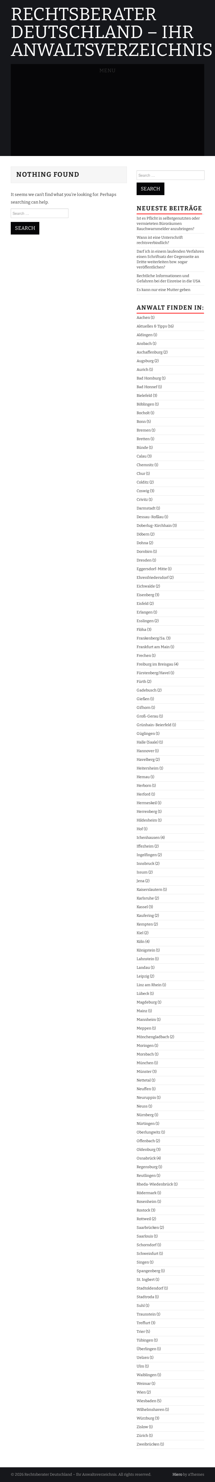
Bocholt (143, 413)
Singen (143, 1262)
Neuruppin (146, 1097)
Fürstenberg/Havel (153, 673)
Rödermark (147, 1193)
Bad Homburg (149, 378)
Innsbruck (145, 863)
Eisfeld (143, 603)
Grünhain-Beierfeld (154, 725)
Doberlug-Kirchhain (154, 525)
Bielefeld (144, 395)
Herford (143, 794)
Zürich (142, 1435)
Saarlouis (145, 1236)
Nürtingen (146, 1123)
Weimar (144, 1383)
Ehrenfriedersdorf (153, 577)
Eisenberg (145, 595)
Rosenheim (147, 1201)
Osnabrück (146, 1158)
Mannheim (146, 1019)
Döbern (143, 534)
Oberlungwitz (148, 1132)
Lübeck (143, 993)
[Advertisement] (107, 116)
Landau (143, 967)
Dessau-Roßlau (150, 517)
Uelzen (143, 1357)
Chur (141, 473)
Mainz (142, 1011)
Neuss (142, 1106)
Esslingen (145, 621)
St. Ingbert (146, 1279)
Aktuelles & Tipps (152, 326)
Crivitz (142, 499)
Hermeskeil (147, 803)
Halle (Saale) (147, 742)
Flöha (141, 629)
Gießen (143, 699)
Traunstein (146, 1314)
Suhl (141, 1305)
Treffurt (143, 1323)
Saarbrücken (148, 1227)
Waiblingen (147, 1375)
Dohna (142, 543)
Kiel (140, 933)
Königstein (146, 950)
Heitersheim (148, 768)
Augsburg (145, 361)
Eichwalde (146, 586)
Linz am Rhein (149, 985)
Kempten (145, 924)
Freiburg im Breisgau (155, 664)
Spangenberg (148, 1271)
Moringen (145, 1045)
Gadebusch (147, 690)
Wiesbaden (146, 1401)
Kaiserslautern (149, 889)
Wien (141, 1392)
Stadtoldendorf (150, 1288)
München (145, 1063)
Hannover (145, 751)
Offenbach (146, 1141)
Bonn (141, 421)
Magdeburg (147, 1002)
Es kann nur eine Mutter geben (163, 290)
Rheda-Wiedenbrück (155, 1184)
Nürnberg (145, 1115)
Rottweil (144, 1219)
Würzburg (145, 1418)
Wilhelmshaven (150, 1409)
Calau (142, 456)
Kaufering (145, 915)
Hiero (177, 1474)
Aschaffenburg (150, 352)
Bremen (144, 430)
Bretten (143, 439)
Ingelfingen (147, 855)
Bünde (142, 447)
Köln (140, 941)
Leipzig (143, 976)
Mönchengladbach (153, 1037)
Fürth (141, 681)
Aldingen (145, 335)
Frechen (144, 655)
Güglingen (146, 733)
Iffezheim (145, 846)
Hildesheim (147, 820)
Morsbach (145, 1054)
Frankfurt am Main (153, 647)
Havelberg (146, 759)
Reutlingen (146, 1175)
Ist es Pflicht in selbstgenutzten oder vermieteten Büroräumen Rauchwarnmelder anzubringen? (168, 223)
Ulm (140, 1366)
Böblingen (145, 404)
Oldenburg (146, 1149)
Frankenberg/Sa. (151, 638)
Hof (140, 829)
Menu (107, 70)
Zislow (142, 1427)
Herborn (144, 785)
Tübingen (145, 1340)
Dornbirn (144, 551)
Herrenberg (147, 811)
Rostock (143, 1210)
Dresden (144, 560)
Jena (140, 881)
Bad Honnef (147, 387)
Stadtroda (145, 1297)
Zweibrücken (148, 1444)
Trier (141, 1331)
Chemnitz (145, 465)
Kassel (142, 907)
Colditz (143, 482)
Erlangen (145, 612)
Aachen (143, 317)
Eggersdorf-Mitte (152, 569)
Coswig (143, 491)
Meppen (144, 1028)
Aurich (142, 369)
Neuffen (144, 1089)
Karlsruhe (145, 898)
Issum (142, 872)
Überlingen (146, 1349)
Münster (144, 1071)
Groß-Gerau (147, 716)
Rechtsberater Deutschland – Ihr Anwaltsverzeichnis (112, 32)
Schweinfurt (147, 1253)
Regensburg (147, 1167)
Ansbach (144, 343)
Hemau (143, 777)
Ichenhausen (148, 837)
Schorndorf (147, 1245)
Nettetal (144, 1080)
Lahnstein (145, 959)
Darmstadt (146, 508)
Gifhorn (143, 707)
